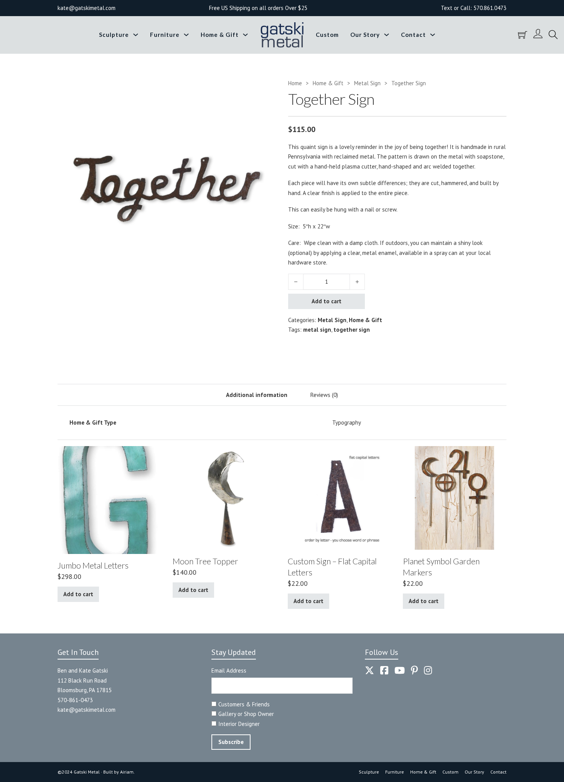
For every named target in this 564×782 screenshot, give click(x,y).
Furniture (165, 34)
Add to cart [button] (78, 594)
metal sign (317, 329)
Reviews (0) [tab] (324, 394)
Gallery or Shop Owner (246, 714)
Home (295, 83)
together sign (351, 329)
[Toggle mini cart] (522, 35)
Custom (327, 34)
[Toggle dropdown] (136, 35)
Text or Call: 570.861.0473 (473, 8)
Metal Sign (367, 83)
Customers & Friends (244, 704)
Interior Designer (239, 723)
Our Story (365, 34)
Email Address (228, 670)
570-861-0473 (75, 700)
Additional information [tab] (256, 394)
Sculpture (114, 34)
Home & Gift (220, 34)
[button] (265, 88)
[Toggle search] (553, 35)
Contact (413, 34)
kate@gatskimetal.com (86, 709)
